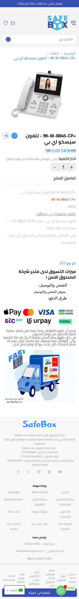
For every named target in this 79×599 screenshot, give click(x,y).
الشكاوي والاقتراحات (65, 514)
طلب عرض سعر (39, 523)
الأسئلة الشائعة (39, 492)
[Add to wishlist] (14, 136)
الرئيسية (70, 53)
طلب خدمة (14, 511)
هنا (29, 558)
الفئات (54, 53)
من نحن (65, 492)
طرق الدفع (14, 492)
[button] (14, 590)
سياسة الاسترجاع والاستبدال (65, 502)
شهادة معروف (39, 511)
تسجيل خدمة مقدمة (14, 526)
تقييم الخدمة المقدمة (65, 526)
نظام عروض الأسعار (21, 578)
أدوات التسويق (61, 578)
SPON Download (9, 578)
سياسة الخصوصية (13, 499)
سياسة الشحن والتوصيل (39, 502)
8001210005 (32, 543)
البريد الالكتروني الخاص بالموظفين (33, 578)
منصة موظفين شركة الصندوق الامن (50, 578)
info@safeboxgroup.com (30, 550)
